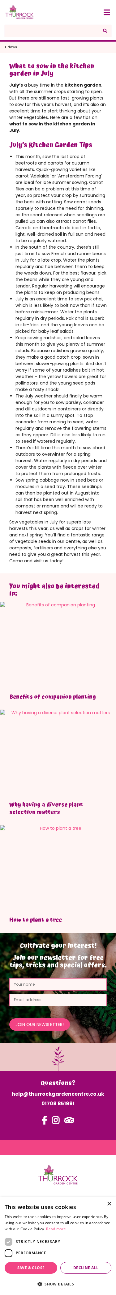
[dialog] (58, 1246)
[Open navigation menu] (106, 12)
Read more (56, 1229)
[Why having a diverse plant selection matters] (58, 753)
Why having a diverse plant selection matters (46, 808)
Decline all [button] (85, 1267)
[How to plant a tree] (58, 868)
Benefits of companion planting (52, 696)
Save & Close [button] (31, 1267)
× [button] (109, 1204)
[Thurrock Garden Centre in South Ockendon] (19, 12)
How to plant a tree (35, 919)
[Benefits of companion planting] (58, 645)
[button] (58, 1284)
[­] (44, 1123)
